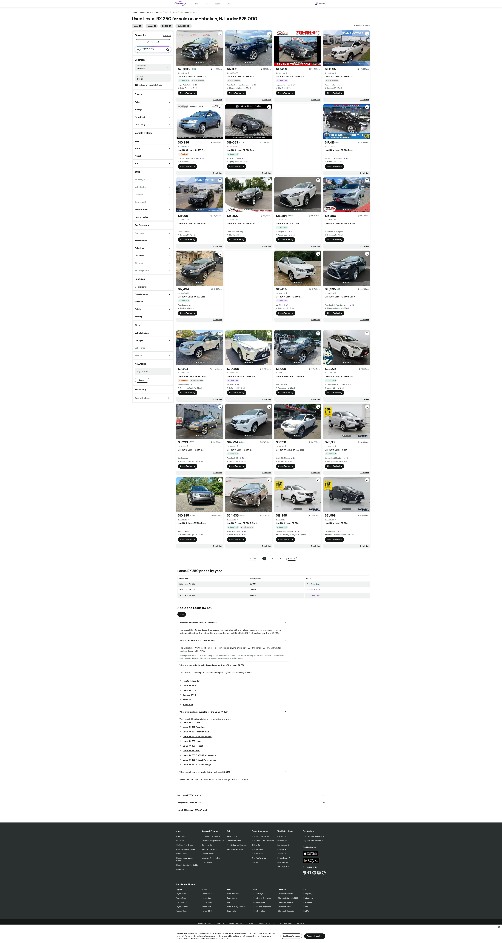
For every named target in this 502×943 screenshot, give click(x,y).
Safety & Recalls (208, 853)
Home (134, 12)
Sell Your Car (232, 836)
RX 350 (174, 12)
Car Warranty (257, 849)
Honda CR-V (207, 894)
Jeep (255, 889)
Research (218, 4)
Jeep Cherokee (259, 911)
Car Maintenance (259, 858)
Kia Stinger (307, 902)
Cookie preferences (291, 936)
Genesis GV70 (189, 695)
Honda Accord (207, 902)
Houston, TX (282, 840)
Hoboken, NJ (157, 12)
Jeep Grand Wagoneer (262, 906)
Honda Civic (206, 898)
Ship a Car (256, 845)
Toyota (179, 889)
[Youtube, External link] (314, 873)
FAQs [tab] (181, 614)
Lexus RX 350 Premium (194, 727)
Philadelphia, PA (283, 858)
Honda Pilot (206, 906)
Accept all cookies (315, 936)
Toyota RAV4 (181, 894)
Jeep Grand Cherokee (262, 898)
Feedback (300, 923)
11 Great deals (314, 590)
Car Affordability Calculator (263, 840)
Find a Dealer (181, 853)
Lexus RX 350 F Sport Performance (199, 760)
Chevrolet (282, 889)
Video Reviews (207, 862)
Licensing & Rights (265, 923)
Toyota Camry (181, 906)
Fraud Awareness (285, 923)
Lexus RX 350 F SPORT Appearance (199, 755)
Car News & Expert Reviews (213, 840)
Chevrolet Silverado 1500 (288, 898)
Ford (229, 889)
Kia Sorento (308, 898)
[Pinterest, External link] (324, 873)
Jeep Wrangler (258, 894)
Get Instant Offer (234, 840)
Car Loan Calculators (260, 836)
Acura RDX (188, 699)
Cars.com (271, 933)
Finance (231, 4)
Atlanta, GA (281, 853)
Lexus (166, 12)
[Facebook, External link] (309, 873)
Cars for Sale (144, 12)
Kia (304, 889)
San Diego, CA (283, 866)
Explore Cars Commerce (313, 836)
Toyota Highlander (191, 681)
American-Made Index (210, 858)
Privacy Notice (203, 933)
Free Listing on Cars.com (237, 845)
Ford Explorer (232, 911)
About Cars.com (204, 923)
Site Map (255, 862)
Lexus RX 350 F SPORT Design (197, 764)
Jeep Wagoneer (259, 902)
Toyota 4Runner (182, 911)
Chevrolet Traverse (285, 902)
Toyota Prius (181, 898)
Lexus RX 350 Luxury (192, 741)
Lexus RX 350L (189, 690)
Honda (204, 889)
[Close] (499, 927)
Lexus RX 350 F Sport (193, 745)
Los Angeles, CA (283, 845)
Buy (196, 4)
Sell (206, 4)
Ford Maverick (233, 894)
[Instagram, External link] (319, 873)
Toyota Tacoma (182, 902)
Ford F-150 (231, 902)
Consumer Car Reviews (211, 836)
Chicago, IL (281, 836)
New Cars (180, 840)
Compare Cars (207, 845)
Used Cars (180, 836)
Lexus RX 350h (189, 685)
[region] (251, 933)
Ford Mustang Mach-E (236, 906)
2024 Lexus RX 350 (187, 590)
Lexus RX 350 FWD (191, 750)
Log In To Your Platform (312, 840)
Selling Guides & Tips (235, 849)
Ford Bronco (232, 898)
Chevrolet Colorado (286, 911)
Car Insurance (258, 853)
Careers (251, 923)
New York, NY (282, 862)
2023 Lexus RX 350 (187, 595)
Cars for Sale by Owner (185, 849)
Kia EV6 (306, 911)
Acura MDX (188, 704)
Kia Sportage (308, 894)
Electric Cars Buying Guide (187, 865)
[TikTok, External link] (304, 873)
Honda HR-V (207, 911)
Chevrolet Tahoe (284, 906)
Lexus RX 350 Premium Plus (196, 731)
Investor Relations (234, 923)
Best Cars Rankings (209, 849)
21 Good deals (314, 584)
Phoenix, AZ (282, 849)
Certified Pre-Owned (184, 845)
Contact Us (219, 923)
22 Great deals (314, 595)
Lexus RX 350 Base (191, 722)
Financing (180, 869)
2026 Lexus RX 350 (187, 584)
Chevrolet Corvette (286, 894)
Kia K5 (305, 906)
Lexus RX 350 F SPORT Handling (198, 736)
